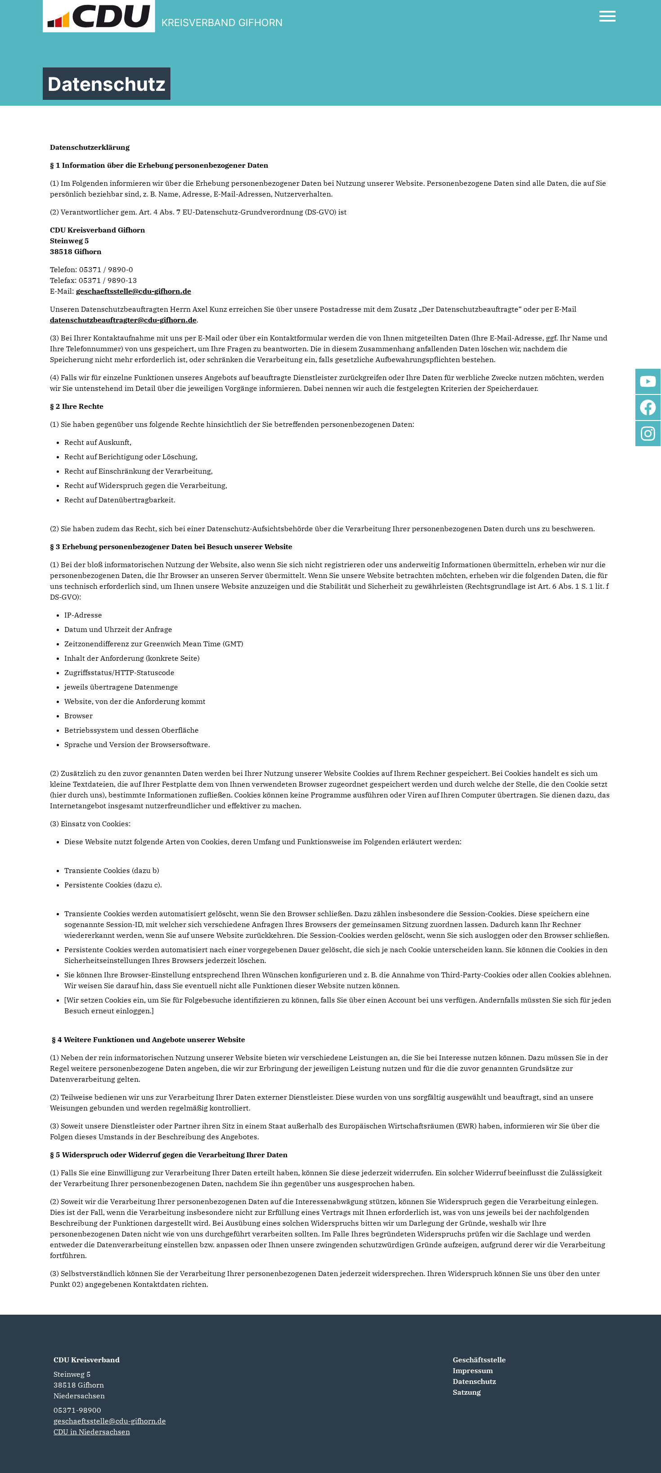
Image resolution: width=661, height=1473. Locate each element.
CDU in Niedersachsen (92, 1431)
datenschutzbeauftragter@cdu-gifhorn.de (123, 319)
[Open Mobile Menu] (607, 16)
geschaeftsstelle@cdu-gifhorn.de (133, 291)
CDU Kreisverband (87, 1359)
